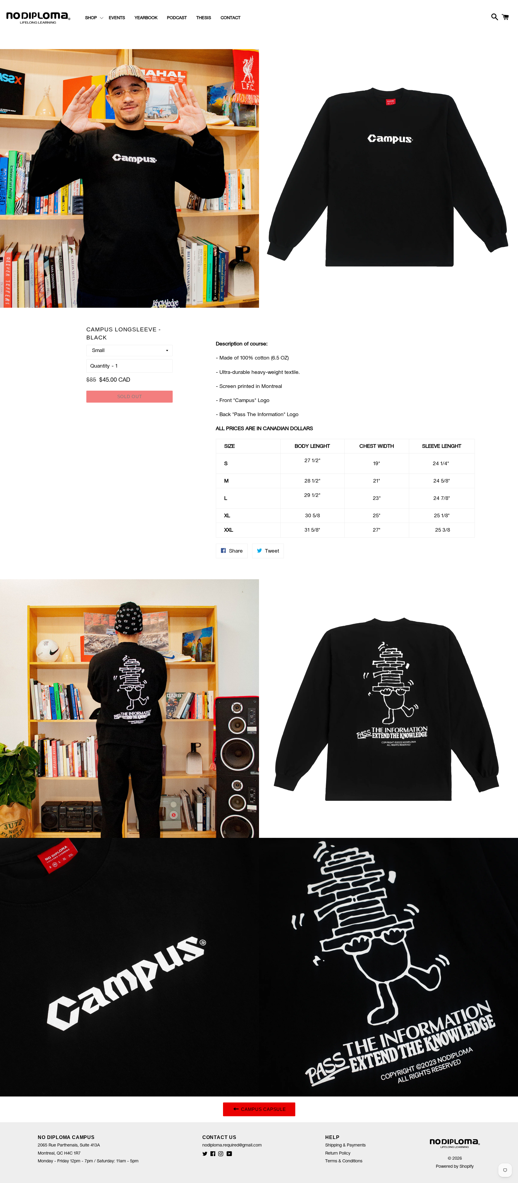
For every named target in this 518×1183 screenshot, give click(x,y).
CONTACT (230, 18)
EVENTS (117, 18)
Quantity (100, 365)
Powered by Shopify (455, 1166)
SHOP (91, 18)
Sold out (129, 396)
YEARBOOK (146, 18)
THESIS (203, 18)
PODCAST (177, 18)
